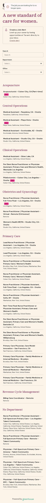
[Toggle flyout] (41, 63)
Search (5, 51)
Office (5, 68)
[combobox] (4, 63)
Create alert (15, 40)
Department (7, 60)
